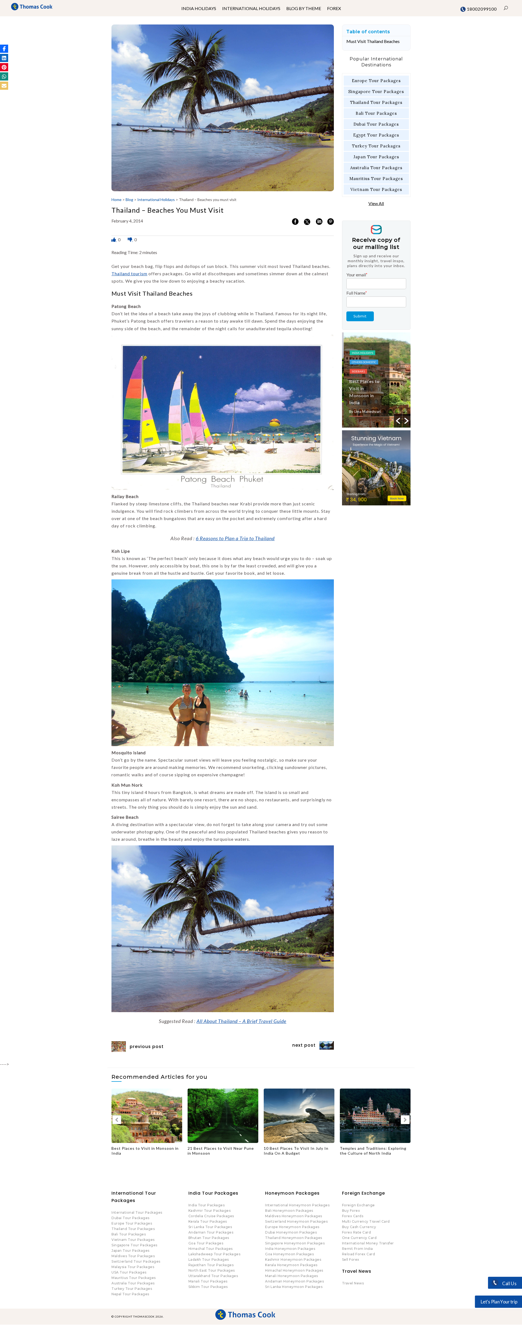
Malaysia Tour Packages (132, 1267)
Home (116, 199)
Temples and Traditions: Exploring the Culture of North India (275, 1150)
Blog (129, 199)
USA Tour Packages (129, 1272)
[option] (376, 380)
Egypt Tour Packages (376, 135)
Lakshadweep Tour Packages (214, 1254)
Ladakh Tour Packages (208, 1259)
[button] (4, 49)
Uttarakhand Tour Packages (213, 1276)
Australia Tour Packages (376, 167)
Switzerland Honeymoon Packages (296, 1221)
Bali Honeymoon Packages (289, 1211)
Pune (354, 354)
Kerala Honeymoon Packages (291, 1265)
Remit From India (357, 1249)
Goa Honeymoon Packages (289, 1254)
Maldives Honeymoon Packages (293, 1216)
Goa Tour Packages (205, 1243)
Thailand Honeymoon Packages (293, 1238)
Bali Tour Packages (376, 113)
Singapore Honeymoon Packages (295, 1243)
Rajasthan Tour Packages (211, 1265)
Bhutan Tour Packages (208, 1238)
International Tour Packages (136, 1212)
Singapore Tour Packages (376, 91)
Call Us (508, 1283)
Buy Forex (351, 1211)
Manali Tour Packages (208, 1281)
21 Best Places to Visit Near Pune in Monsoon (123, 1150)
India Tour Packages (206, 1205)
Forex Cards (352, 1216)
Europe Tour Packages (376, 80)
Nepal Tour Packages (130, 1294)
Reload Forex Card (358, 1254)
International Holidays (156, 199)
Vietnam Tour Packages (376, 189)
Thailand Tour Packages (376, 102)
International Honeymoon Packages (297, 1205)
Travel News (353, 1283)
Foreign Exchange (358, 1205)
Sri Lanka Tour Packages (210, 1227)
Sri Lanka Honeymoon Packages (293, 1287)
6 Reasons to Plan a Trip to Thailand (235, 538)
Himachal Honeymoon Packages (294, 1270)
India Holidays (360, 345)
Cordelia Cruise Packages (211, 1216)
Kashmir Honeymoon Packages (293, 1259)
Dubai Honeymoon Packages (291, 1232)
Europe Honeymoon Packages (292, 1227)
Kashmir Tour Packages (209, 1211)
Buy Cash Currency (359, 1227)
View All (376, 203)
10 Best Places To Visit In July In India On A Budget (198, 1150)
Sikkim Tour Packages (208, 1287)
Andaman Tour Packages (211, 1232)
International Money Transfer (368, 1243)
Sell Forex (350, 1259)
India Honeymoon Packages (290, 1249)
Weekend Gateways (364, 364)
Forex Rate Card (356, 1232)
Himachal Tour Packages (210, 1249)
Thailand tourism (129, 273)
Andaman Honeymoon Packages (294, 1281)
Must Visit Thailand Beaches (373, 41)
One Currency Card (359, 1238)
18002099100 (481, 8)
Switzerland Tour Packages (135, 1261)
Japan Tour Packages (376, 156)
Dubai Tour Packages (376, 124)
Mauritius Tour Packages (376, 178)
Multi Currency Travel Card (366, 1221)
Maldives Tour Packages (133, 1256)
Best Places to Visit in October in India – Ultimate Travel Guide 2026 (352, 1150)
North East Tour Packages (211, 1270)
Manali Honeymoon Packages (291, 1276)
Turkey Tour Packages (376, 146)
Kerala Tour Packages (207, 1221)
